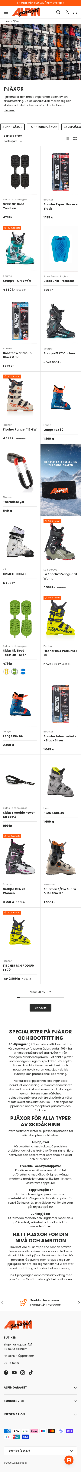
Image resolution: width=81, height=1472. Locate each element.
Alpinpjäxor (12, 127)
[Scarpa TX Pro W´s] (20, 248)
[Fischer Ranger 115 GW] (20, 397)
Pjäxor (16, 21)
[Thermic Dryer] (20, 469)
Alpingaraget (19, 1462)
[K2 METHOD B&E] (20, 542)
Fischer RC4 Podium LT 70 (61, 653)
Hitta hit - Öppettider (19, 1356)
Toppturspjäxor (43, 127)
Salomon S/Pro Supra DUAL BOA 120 (60, 891)
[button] (75, 12)
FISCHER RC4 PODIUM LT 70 (18, 968)
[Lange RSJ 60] (61, 397)
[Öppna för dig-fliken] (68, 1460)
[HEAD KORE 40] (61, 780)
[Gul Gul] (6, 671)
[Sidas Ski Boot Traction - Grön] (20, 618)
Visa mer (40, 1007)
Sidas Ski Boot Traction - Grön (14, 653)
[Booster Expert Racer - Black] (61, 172)
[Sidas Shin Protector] (61, 249)
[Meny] (6, 12)
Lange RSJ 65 (13, 736)
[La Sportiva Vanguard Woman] (61, 542)
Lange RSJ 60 (53, 430)
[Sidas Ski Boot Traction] (20, 172)
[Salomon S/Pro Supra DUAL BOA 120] (61, 857)
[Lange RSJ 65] (20, 704)
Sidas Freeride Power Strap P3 (19, 815)
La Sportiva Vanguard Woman (60, 576)
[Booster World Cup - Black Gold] (20, 321)
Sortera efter (13, 136)
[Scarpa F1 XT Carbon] (61, 321)
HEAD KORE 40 (54, 813)
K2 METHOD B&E (14, 574)
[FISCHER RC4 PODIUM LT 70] (20, 933)
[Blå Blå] (23, 671)
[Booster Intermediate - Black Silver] (61, 704)
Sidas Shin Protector (59, 281)
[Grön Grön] (14, 671)
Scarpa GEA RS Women (14, 891)
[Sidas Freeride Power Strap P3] (20, 780)
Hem (7, 21)
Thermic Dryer (13, 502)
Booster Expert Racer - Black (61, 206)
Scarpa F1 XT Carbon (59, 353)
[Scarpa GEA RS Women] (20, 857)
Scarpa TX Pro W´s (17, 281)
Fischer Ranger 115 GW (20, 429)
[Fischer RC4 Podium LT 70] (61, 618)
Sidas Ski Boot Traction (13, 206)
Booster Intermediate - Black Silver (60, 738)
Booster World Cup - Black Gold (18, 355)
